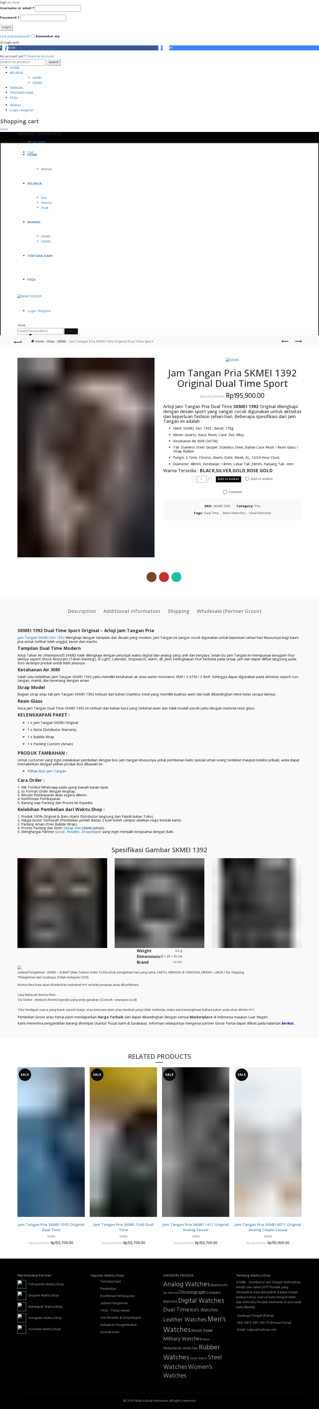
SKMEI (37, 78)
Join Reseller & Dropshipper (120, 1318)
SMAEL (37, 83)
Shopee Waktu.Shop (42, 1295)
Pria (44, 198)
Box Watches (170, 1293)
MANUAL (16, 88)
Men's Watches (234, 513)
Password (9, 17)
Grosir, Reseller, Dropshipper (78, 831)
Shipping (178, 611)
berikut (288, 1023)
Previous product (285, 342)
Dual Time (211, 513)
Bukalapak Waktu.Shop (44, 1307)
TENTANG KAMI (21, 93)
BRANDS (33, 222)
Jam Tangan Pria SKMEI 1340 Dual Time (123, 1227)
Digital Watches (201, 1300)
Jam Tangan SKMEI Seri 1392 (41, 637)
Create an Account (40, 56)
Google (166, 47)
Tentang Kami (110, 1282)
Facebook (7, 47)
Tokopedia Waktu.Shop (45, 1284)
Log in (6, 27)
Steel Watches (260, 513)
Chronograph (192, 1292)
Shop (50, 341)
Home (39, 341)
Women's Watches (187, 1371)
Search (54, 62)
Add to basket (228, 479)
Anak (45, 208)
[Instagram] (152, 577)
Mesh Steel (202, 1330)
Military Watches (182, 1339)
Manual (46, 169)
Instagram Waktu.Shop (44, 1318)
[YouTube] (164, 577)
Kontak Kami (109, 1332)
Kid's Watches (204, 1310)
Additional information (131, 611)
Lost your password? (15, 36)
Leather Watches (185, 1320)
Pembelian (108, 1289)
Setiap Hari (72, 827)
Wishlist (15, 105)
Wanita (46, 203)
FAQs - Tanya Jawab (115, 1310)
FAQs (14, 98)
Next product (298, 342)
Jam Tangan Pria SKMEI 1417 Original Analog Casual (195, 1227)
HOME (14, 68)
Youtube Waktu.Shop (43, 1329)
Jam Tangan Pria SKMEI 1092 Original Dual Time (51, 1227)
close (4, 129)
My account (36, 142)
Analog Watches (186, 1284)
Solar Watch (198, 1358)
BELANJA (16, 73)
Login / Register (22, 110)
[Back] (21, 342)
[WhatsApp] (176, 577)
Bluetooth (219, 1285)
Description (82, 611)
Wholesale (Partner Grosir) (229, 611)
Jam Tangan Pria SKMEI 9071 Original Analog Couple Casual (268, 1227)
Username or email (17, 8)
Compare (235, 492)
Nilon (206, 1339)
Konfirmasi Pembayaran (117, 1296)
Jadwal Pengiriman (114, 1303)
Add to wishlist (262, 479)
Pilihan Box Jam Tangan (46, 771)
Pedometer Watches (180, 1348)
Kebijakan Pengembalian (118, 1325)
